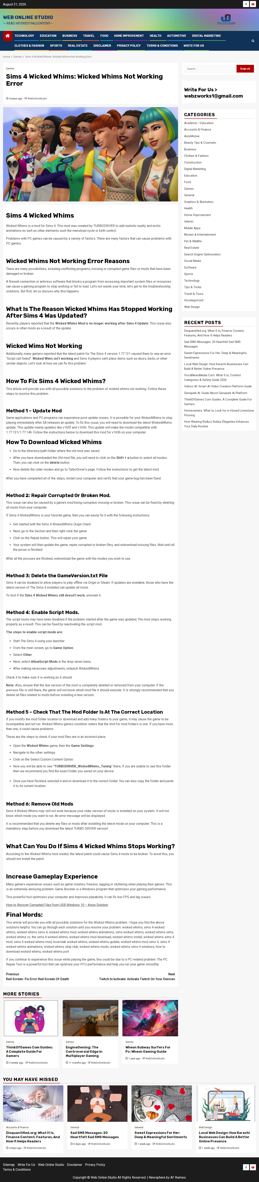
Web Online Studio (28, 17)
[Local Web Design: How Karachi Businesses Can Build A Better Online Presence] (226, 1103)
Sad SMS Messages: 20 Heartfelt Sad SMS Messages (94, 1135)
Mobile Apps (192, 228)
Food (104, 36)
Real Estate (78, 45)
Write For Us (194, 45)
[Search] (253, 41)
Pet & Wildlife (193, 241)
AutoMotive (176, 36)
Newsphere (157, 1177)
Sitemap (9, 1165)
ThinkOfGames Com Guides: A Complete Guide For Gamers (29, 1051)
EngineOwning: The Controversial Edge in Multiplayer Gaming (84, 1051)
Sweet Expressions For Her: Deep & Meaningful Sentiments (161, 1135)
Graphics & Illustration (198, 201)
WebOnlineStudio (37, 98)
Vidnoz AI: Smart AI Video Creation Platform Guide (218, 386)
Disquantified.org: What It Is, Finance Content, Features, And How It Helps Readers (33, 1137)
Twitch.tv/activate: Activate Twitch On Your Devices (137, 976)
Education (48, 36)
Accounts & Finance (197, 129)
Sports (56, 45)
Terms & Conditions (162, 45)
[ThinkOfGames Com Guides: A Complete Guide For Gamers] (31, 1018)
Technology (24, 36)
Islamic (189, 221)
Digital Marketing (206, 36)
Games (10, 68)
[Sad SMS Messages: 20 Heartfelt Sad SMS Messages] (97, 1103)
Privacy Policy (129, 45)
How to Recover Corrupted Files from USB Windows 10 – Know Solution (57, 905)
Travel (88, 36)
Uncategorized (193, 300)
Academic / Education (198, 123)
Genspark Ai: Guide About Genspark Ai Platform (215, 393)
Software (190, 267)
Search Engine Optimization (202, 254)
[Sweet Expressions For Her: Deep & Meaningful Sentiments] (162, 1103)
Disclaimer (102, 45)
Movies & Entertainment (200, 234)
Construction (193, 162)
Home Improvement (129, 36)
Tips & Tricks (192, 287)
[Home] (7, 36)
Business (69, 36)
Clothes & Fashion (29, 45)
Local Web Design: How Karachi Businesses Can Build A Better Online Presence (224, 1137)
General (189, 195)
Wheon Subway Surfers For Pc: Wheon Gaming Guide (148, 1049)
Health (155, 36)
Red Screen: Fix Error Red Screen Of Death (37, 976)
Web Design (192, 307)
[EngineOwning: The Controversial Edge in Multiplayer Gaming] (90, 1018)
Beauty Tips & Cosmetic (200, 142)
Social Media (192, 261)
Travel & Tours (193, 293)
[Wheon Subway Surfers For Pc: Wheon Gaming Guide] (150, 1018)
